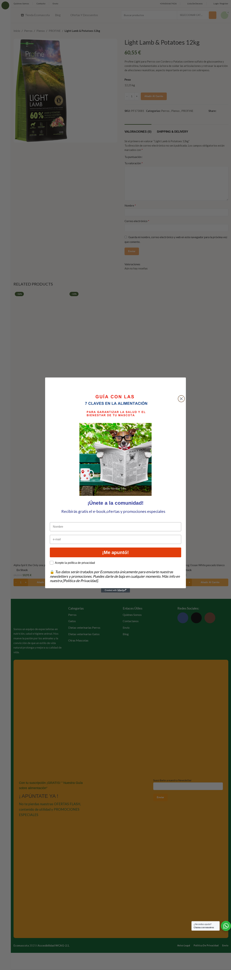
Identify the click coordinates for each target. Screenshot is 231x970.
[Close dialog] (181, 399)
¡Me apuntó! (115, 552)
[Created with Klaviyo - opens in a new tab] (115, 590)
